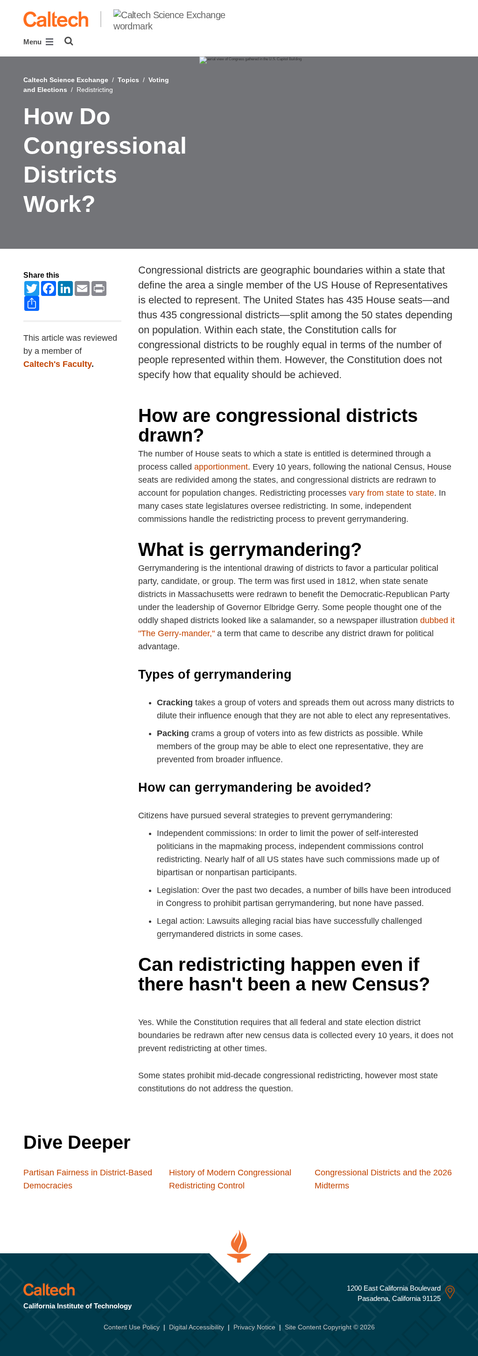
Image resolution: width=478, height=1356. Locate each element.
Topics (128, 80)
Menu (33, 42)
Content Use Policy (132, 1327)
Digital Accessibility (196, 1327)
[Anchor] (221, 435)
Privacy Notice (254, 1327)
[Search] (68, 41)
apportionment (221, 466)
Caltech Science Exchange (65, 80)
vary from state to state (391, 493)
